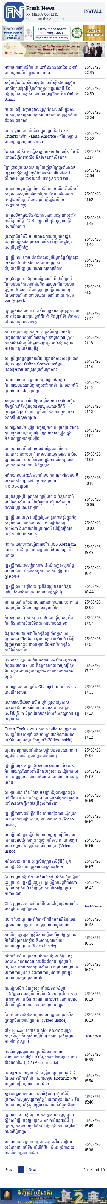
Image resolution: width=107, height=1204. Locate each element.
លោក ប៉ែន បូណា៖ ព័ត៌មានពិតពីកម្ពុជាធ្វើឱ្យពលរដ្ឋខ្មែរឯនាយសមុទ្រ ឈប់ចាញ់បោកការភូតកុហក (41, 922)
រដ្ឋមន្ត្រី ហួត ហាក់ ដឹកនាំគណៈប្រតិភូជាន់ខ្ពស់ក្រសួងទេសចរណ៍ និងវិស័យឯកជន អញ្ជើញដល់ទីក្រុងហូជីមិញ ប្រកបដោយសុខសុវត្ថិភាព (41, 263)
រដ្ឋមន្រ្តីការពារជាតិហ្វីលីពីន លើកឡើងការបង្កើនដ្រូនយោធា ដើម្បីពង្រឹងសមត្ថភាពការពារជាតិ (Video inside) (41, 819)
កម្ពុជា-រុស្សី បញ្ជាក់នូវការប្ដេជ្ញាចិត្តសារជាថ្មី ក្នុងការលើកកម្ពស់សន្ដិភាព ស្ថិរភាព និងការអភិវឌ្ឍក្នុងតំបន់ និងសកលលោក (41, 115)
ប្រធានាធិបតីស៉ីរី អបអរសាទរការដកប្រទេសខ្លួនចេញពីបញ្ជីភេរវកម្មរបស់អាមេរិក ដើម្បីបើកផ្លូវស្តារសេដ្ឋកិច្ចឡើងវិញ (39, 242)
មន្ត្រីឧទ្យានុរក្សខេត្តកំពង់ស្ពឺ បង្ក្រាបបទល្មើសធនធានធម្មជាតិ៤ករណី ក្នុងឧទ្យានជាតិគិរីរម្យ (41, 753)
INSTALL (93, 12)
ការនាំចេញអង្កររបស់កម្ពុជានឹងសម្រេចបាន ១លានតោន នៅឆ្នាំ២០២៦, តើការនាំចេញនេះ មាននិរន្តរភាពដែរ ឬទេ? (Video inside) (41, 1057)
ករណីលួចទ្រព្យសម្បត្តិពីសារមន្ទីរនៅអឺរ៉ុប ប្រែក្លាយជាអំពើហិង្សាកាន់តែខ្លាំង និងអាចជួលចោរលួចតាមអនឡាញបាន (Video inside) (41, 940)
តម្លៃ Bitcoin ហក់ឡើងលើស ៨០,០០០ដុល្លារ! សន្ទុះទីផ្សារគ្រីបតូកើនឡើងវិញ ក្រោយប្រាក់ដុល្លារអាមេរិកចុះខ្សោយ (39, 1036)
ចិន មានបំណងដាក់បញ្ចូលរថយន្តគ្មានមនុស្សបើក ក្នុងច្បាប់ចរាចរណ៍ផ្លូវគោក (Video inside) (39, 1018)
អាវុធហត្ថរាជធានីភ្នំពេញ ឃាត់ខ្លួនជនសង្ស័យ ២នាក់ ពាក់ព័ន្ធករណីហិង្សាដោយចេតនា (41, 70)
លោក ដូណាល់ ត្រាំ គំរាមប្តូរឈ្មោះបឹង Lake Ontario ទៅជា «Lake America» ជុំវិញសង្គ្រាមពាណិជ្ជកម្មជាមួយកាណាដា (41, 136)
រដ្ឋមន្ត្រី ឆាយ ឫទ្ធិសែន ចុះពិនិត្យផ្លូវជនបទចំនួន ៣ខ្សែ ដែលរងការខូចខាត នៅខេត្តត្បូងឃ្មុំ (38, 589)
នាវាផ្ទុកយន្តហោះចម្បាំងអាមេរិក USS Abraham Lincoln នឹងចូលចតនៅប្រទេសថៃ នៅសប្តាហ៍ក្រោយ (40, 550)
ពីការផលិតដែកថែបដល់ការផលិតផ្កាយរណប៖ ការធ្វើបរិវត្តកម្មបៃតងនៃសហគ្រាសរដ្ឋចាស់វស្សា (41, 605)
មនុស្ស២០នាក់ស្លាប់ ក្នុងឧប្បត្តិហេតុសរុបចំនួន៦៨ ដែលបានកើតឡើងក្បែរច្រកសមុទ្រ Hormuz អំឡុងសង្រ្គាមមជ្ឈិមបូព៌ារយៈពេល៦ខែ (42, 1078)
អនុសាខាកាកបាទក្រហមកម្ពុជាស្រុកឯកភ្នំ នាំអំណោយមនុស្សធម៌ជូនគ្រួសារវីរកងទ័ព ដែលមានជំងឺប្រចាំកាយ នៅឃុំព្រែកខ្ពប (41, 385)
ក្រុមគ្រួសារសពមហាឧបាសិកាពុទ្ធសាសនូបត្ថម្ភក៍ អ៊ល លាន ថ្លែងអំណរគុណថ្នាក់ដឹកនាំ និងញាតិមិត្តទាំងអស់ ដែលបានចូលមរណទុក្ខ (42, 316)
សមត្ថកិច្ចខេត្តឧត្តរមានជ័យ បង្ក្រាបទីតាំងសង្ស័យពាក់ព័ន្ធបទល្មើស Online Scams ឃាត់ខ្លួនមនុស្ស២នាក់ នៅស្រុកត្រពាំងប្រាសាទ (41, 364)
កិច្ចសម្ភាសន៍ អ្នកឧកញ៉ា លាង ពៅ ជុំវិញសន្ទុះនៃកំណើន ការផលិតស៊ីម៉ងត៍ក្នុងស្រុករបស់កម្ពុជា (39, 621)
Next (32, 1169)
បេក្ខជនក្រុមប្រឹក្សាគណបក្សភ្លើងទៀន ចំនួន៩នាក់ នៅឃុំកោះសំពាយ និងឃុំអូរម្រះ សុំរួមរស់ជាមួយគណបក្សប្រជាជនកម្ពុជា (39, 502)
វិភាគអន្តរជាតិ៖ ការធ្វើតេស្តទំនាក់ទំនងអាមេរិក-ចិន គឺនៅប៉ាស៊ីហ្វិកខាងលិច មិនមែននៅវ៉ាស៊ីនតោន (42, 155)
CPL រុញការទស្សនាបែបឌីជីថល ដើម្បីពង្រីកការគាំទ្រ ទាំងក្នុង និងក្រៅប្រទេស (42, 906)
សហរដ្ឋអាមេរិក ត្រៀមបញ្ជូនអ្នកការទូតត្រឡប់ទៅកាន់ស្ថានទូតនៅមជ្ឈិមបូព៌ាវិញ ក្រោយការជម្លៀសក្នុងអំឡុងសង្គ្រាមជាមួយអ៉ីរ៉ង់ (42, 433)
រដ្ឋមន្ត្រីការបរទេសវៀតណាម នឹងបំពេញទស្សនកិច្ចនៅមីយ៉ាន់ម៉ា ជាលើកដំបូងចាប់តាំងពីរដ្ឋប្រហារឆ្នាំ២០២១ (39, 571)
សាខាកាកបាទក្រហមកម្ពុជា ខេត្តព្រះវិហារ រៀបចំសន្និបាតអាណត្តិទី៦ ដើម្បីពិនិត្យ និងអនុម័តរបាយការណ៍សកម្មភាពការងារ (39, 1147)
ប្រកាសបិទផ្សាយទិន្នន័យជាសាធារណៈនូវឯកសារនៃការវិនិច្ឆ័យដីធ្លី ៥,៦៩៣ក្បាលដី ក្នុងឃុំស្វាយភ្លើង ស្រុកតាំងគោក (40, 221)
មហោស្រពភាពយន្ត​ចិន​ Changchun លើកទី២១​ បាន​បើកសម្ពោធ (41, 689)
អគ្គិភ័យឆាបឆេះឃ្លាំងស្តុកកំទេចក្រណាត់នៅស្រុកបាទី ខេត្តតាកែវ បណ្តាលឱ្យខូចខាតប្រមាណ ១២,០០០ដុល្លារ (41, 481)
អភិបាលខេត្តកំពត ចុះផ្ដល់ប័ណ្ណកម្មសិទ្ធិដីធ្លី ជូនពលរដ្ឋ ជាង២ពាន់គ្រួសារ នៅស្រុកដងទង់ (38, 864)
